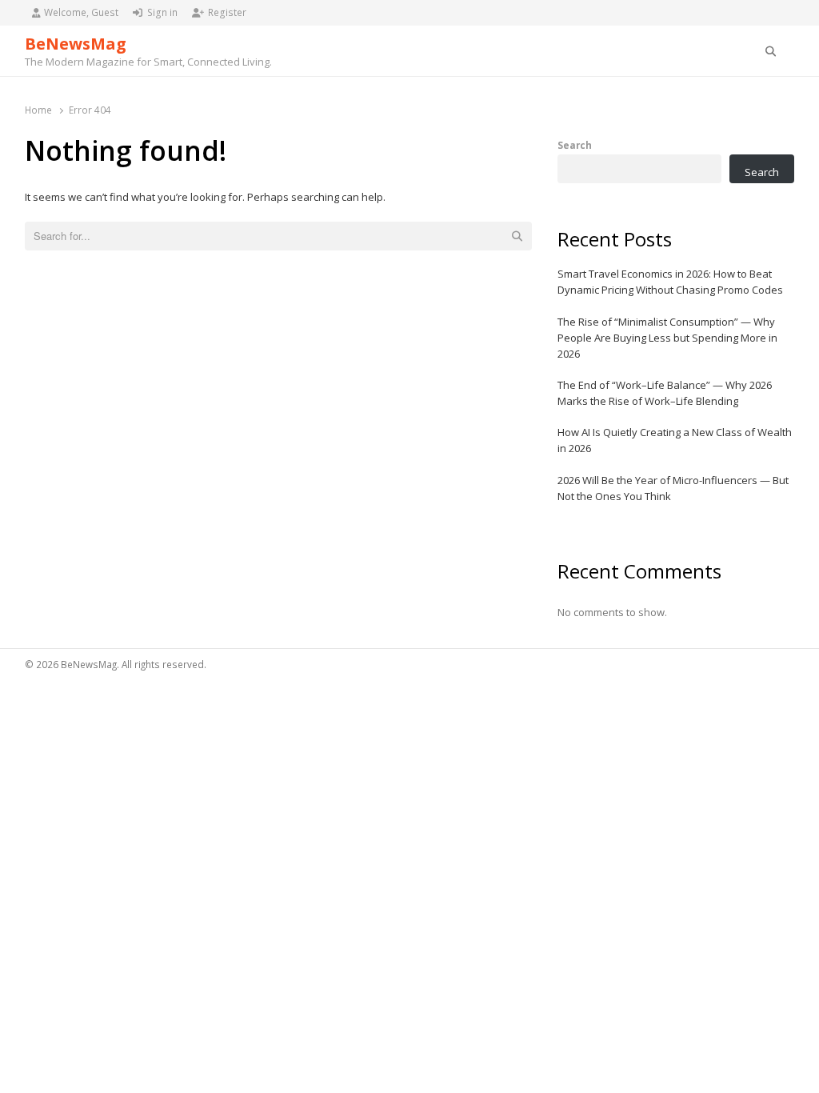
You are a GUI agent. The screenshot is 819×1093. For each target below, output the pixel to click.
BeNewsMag (75, 43)
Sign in (162, 12)
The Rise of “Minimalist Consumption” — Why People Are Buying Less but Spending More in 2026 (667, 337)
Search (574, 144)
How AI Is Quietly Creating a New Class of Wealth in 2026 (674, 440)
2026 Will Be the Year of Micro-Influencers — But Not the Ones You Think (673, 488)
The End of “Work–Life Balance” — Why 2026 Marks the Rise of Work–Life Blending (664, 393)
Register (227, 12)
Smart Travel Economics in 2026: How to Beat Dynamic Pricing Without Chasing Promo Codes (670, 281)
